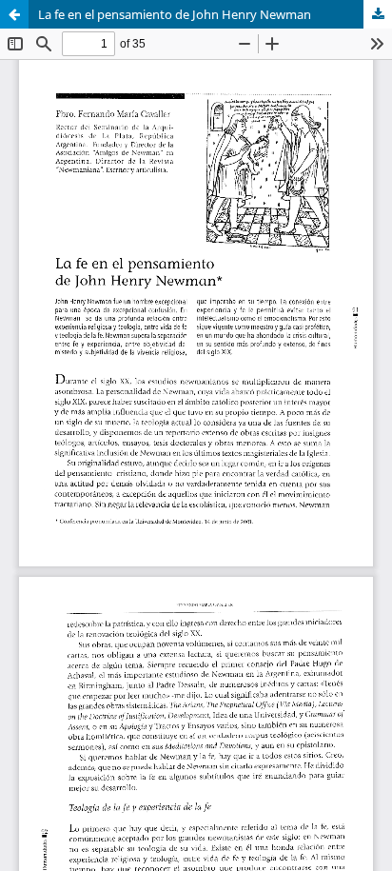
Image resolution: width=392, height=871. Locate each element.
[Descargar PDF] (377, 14)
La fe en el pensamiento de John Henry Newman (174, 14)
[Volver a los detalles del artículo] (14, 14)
